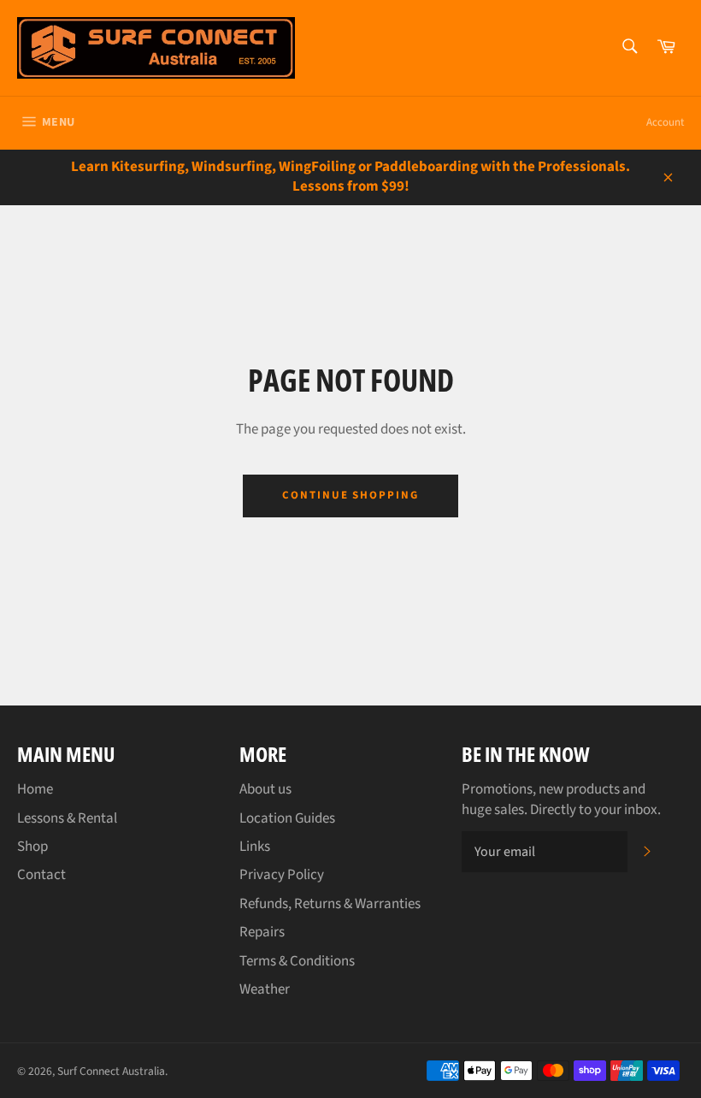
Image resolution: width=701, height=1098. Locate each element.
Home (35, 789)
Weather (264, 989)
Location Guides (287, 818)
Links (254, 846)
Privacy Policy (281, 875)
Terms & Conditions (297, 961)
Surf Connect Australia (111, 1071)
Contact (41, 875)
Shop (32, 846)
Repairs (262, 932)
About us (265, 789)
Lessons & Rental (67, 818)
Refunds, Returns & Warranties (330, 904)
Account (665, 122)
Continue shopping (350, 495)
